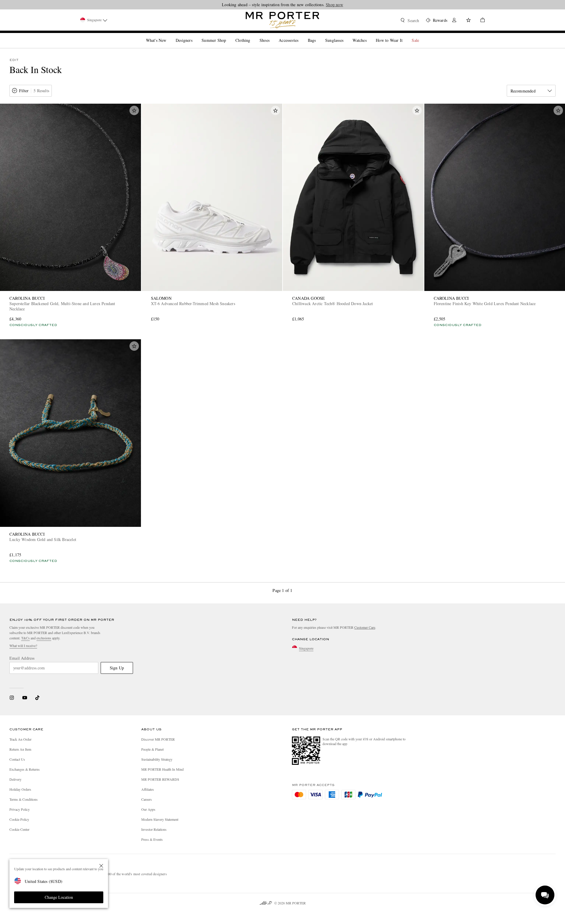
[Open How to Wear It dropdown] (405, 35)
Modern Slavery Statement (159, 819)
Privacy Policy (19, 809)
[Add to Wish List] (134, 110)
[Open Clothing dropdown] (252, 35)
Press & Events (152, 839)
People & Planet (152, 749)
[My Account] (454, 20)
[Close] (101, 865)
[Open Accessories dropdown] (300, 35)
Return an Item (20, 749)
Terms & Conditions (23, 799)
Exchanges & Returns (24, 769)
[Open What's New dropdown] (168, 35)
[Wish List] (468, 20)
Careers (146, 799)
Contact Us (17, 759)
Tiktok (37, 697)
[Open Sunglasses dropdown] (345, 35)
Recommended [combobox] (523, 91)
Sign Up (117, 668)
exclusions (43, 638)
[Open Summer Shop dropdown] (228, 35)
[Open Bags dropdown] (318, 35)
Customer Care (364, 627)
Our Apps (148, 809)
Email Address (22, 658)
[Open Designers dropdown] (194, 35)
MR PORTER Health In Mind (162, 769)
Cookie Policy (19, 819)
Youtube (24, 697)
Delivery (15, 779)
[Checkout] (480, 20)
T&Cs (25, 638)
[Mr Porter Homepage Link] (282, 20)
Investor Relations (154, 829)
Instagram (11, 697)
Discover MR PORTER (158, 739)
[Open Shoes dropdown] (272, 35)
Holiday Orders (20, 789)
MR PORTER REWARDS (160, 779)
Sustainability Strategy (156, 759)
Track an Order (20, 739)
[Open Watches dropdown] (369, 35)
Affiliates (147, 789)
